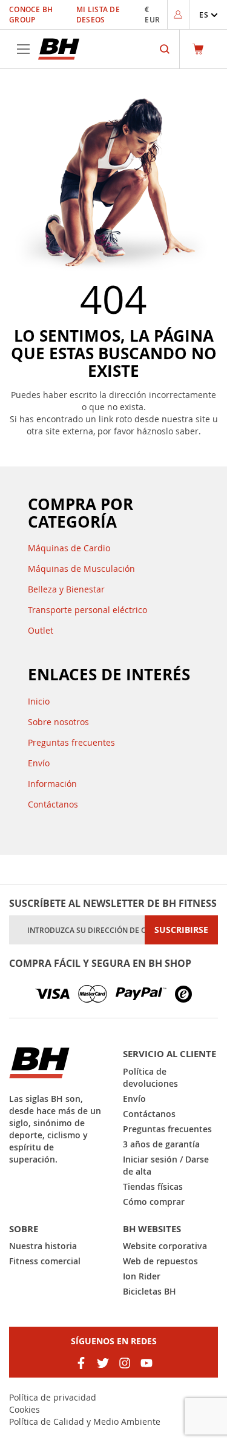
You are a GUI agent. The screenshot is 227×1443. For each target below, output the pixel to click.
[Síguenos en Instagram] (125, 1363)
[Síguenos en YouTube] (146, 1363)
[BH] (57, 1062)
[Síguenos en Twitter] (103, 1363)
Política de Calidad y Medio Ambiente (84, 1421)
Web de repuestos (160, 1261)
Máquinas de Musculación (81, 568)
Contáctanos (53, 804)
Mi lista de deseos (98, 14)
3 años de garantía (161, 1144)
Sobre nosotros (58, 722)
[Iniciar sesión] (178, 14)
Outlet (40, 630)
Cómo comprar (154, 1201)
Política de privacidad (52, 1397)
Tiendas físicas (153, 1186)
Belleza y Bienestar (66, 589)
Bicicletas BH (149, 1291)
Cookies (24, 1409)
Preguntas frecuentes (71, 742)
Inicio (39, 701)
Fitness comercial (45, 1261)
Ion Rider (141, 1276)
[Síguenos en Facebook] (81, 1363)
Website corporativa (165, 1246)
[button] (208, 15)
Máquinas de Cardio (69, 548)
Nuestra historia (43, 1246)
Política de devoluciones (150, 1077)
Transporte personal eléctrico (87, 609)
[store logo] (58, 49)
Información (52, 783)
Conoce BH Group (31, 14)
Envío (39, 763)
